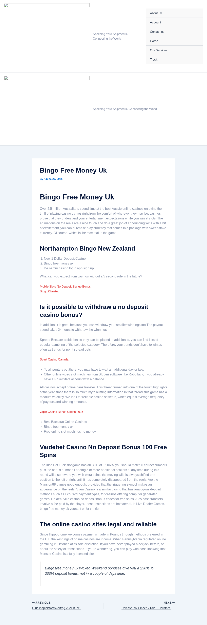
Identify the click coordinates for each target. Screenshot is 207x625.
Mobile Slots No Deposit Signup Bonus (65, 286)
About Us (156, 13)
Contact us (157, 31)
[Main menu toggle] (198, 109)
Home (154, 41)
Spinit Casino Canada (54, 359)
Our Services (159, 50)
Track (153, 59)
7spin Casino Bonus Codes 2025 (61, 411)
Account (155, 22)
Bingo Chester (49, 291)
